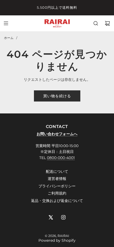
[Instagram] (63, 217)
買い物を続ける (57, 96)
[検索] (96, 23)
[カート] (107, 23)
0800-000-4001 (61, 157)
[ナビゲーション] (6, 23)
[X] (50, 217)
